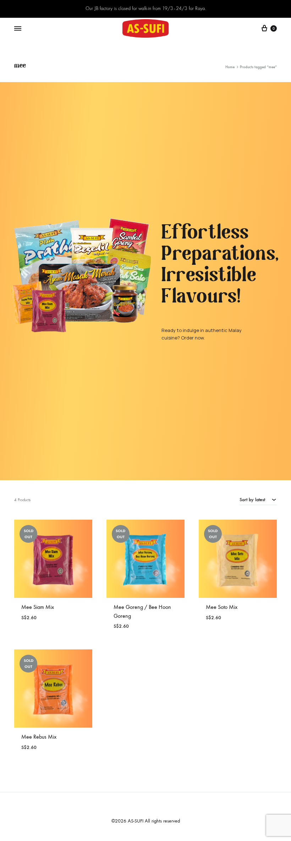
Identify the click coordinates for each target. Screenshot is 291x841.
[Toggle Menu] (17, 29)
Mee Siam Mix (37, 607)
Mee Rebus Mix (38, 736)
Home (230, 67)
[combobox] (258, 499)
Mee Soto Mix (221, 607)
